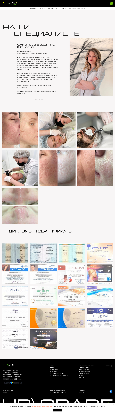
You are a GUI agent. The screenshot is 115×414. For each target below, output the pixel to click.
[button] (111, 3)
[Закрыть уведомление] (114, 404)
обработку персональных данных (42, 406)
